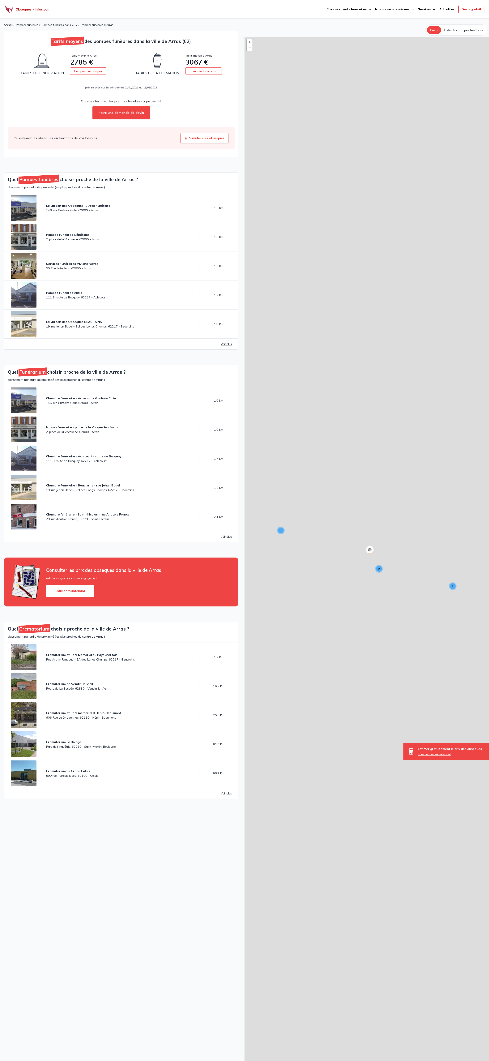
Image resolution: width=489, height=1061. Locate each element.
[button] (281, 530)
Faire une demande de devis (121, 112)
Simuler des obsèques (206, 138)
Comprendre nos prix (88, 71)
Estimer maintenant (70, 591)
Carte (434, 30)
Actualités (447, 9)
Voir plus (226, 344)
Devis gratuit (471, 9)
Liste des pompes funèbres (463, 30)
